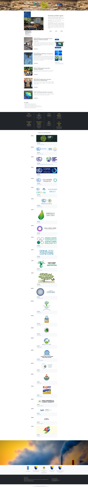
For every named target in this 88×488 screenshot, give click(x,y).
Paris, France (38, 222)
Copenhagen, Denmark (40, 298)
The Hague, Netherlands (40, 405)
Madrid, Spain (39, 175)
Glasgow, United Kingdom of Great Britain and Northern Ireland (45, 164)
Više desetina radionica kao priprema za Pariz (30, 107)
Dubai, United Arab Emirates (40, 144)
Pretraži (57, 39)
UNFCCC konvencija (50, 31)
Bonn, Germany (39, 414)
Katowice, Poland (39, 184)
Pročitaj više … (36, 63)
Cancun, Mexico (39, 285)
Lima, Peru (38, 234)
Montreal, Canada (39, 347)
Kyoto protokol (56, 31)
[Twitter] (54, 477)
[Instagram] (52, 477)
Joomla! (33, 486)
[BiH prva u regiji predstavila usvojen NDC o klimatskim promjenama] (28, 71)
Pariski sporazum (61, 31)
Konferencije (56, 63)
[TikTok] (53, 477)
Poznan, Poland (39, 312)
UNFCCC (27, 3)
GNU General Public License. (45, 486)
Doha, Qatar (38, 257)
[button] (31, 8)
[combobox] (59, 38)
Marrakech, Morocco (39, 206)
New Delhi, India (39, 383)
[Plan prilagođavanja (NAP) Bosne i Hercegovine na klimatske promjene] (28, 58)
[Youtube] (55, 477)
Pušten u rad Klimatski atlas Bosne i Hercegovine (43, 92)
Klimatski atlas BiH (58, 47)
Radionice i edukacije (36, 41)
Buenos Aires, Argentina (40, 360)
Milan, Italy (38, 371)
